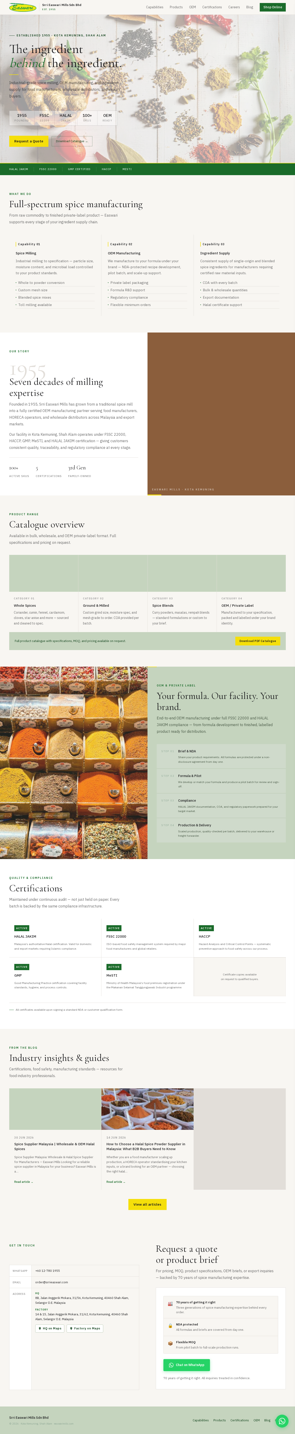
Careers (234, 7)
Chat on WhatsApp (190, 1365)
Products (176, 7)
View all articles (147, 1204)
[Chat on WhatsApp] (282, 1421)
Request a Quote (28, 141)
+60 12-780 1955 (47, 1271)
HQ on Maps (52, 1328)
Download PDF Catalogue (257, 641)
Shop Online (272, 7)
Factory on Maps (87, 1328)
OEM (192, 7)
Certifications (212, 7)
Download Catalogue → (72, 141)
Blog (249, 7)
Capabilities (154, 7)
